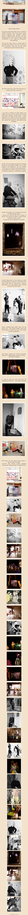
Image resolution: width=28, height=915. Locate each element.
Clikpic (16, 914)
